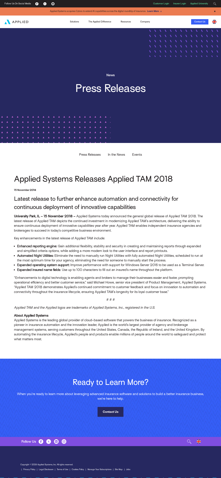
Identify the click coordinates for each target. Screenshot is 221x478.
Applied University (199, 3)
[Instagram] (64, 442)
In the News (116, 154)
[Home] (16, 21)
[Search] (215, 4)
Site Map (119, 469)
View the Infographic (155, 21)
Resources (126, 21)
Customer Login (161, 3)
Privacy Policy (29, 469)
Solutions (74, 21)
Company (145, 21)
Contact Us (199, 21)
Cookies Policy (78, 469)
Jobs (128, 469)
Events (137, 154)
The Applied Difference (99, 21)
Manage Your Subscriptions (100, 469)
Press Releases (90, 154)
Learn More (153, 11)
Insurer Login (179, 3)
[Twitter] (45, 3)
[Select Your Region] (214, 22)
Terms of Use (62, 469)
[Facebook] (37, 3)
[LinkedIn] (52, 3)
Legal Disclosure (46, 469)
